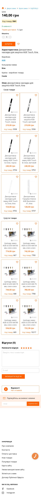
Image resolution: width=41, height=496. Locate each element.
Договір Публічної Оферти (13, 477)
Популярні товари (9, 462)
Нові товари (7, 458)
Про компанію (8, 446)
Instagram (11, 493)
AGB (3, 60)
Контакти (6, 450)
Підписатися (33, 403)
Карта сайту (7, 465)
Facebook (10, 489)
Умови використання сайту (13, 469)
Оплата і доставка (9, 454)
